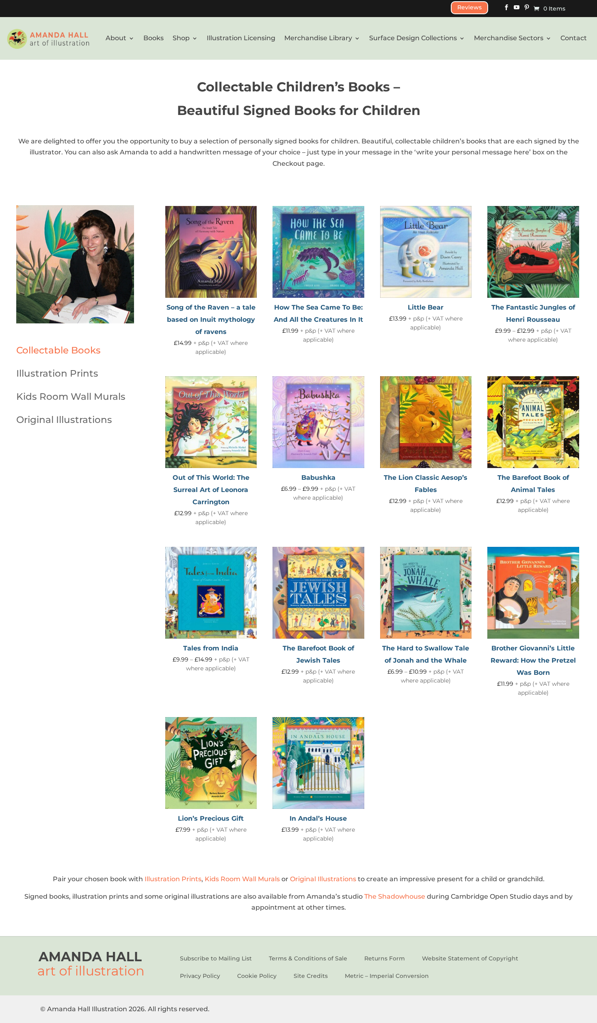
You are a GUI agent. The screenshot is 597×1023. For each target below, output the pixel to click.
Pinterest (527, 10)
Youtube (516, 10)
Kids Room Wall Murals (70, 396)
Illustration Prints (57, 373)
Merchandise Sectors (508, 38)
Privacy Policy (200, 976)
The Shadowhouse (395, 896)
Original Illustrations (64, 419)
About (116, 38)
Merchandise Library (318, 38)
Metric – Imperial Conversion (387, 976)
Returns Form (384, 958)
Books (153, 38)
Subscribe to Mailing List (216, 958)
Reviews (469, 7)
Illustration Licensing (241, 38)
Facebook (506, 10)
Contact (573, 38)
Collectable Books (58, 350)
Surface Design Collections (413, 38)
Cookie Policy (257, 976)
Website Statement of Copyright (470, 958)
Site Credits (311, 976)
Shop (181, 38)
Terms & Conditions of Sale (308, 958)
